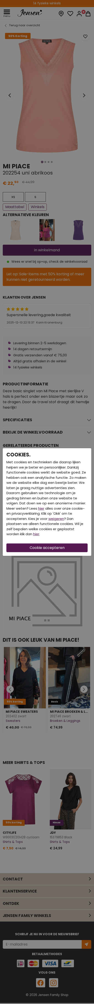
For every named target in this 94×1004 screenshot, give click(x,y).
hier (41, 508)
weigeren (56, 518)
